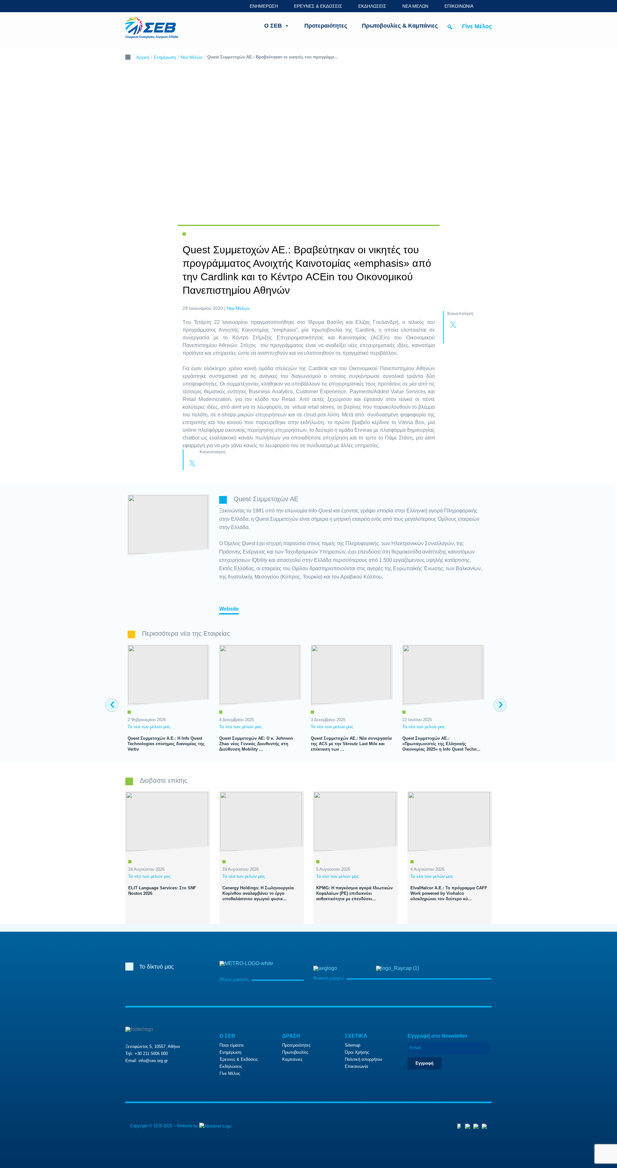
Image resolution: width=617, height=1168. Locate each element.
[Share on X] (453, 325)
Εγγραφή (425, 1063)
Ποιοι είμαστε (231, 1045)
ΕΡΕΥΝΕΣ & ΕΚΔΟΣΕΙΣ (318, 6)
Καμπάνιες (292, 1059)
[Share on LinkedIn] (453, 337)
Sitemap (352, 1045)
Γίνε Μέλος (477, 26)
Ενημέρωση (165, 57)
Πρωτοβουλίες (295, 1052)
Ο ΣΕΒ (273, 25)
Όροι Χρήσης (357, 1052)
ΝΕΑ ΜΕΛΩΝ (415, 6)
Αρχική (142, 57)
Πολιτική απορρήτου (363, 1059)
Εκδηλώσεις (230, 1066)
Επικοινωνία (356, 1066)
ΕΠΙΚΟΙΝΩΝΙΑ (458, 6)
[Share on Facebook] (466, 325)
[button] (450, 27)
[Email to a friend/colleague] (466, 337)
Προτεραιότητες (325, 25)
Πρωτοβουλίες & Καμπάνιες (400, 25)
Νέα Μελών (191, 57)
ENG (488, 6)
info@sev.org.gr (153, 1060)
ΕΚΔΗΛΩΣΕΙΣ (372, 6)
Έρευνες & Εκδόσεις (238, 1059)
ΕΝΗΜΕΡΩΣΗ (264, 6)
